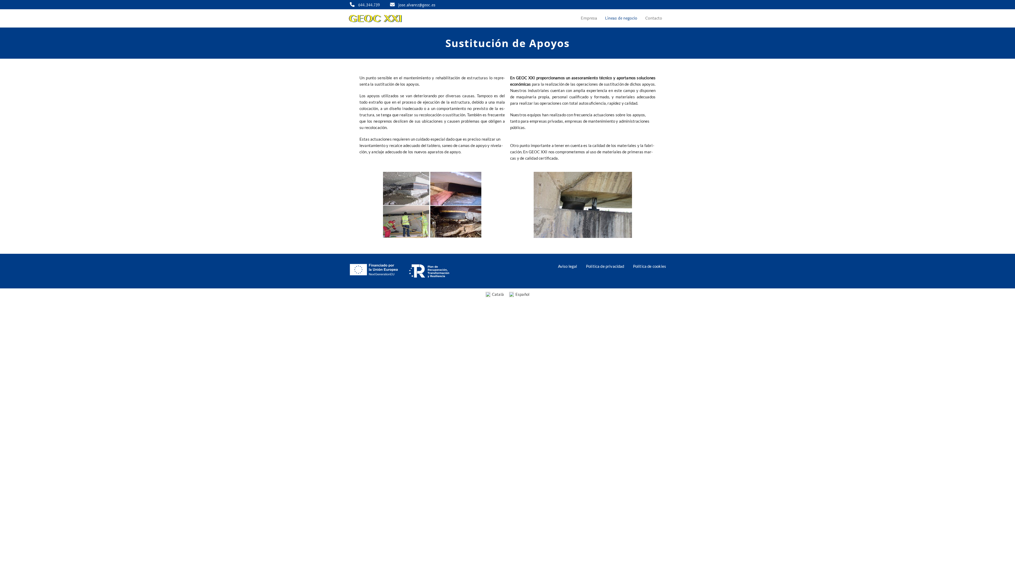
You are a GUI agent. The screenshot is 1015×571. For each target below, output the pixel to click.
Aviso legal (567, 266)
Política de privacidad (605, 266)
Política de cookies (649, 266)
